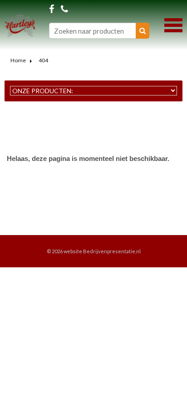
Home (18, 60)
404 (43, 60)
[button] (173, 24)
